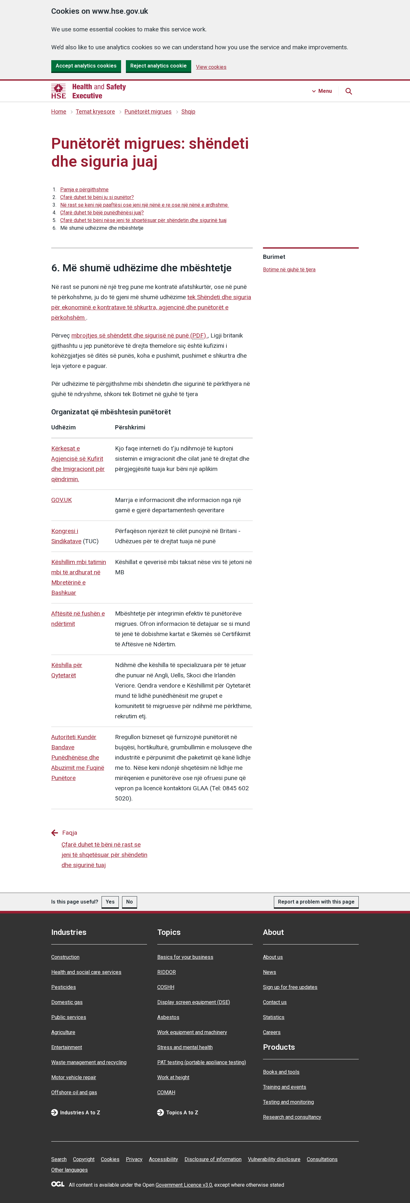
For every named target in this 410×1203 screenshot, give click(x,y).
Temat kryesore (95, 111)
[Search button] (348, 91)
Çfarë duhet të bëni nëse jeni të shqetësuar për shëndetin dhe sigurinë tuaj (143, 220)
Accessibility (163, 1159)
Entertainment (66, 1047)
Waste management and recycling (89, 1062)
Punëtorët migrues (148, 111)
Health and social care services (86, 972)
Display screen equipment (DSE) (193, 1002)
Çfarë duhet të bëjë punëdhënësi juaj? (102, 213)
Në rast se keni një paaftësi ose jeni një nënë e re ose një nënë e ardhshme (144, 205)
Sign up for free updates (290, 987)
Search (59, 1159)
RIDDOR (166, 972)
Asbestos (168, 1017)
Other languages (69, 1170)
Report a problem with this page (316, 902)
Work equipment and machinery (192, 1032)
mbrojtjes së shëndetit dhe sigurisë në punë (138, 335)
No (129, 902)
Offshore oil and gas (74, 1092)
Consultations (322, 1159)
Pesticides (63, 987)
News (269, 972)
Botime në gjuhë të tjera (289, 270)
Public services (68, 1017)
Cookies (110, 1159)
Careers (272, 1032)
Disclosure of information (213, 1159)
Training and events (284, 1087)
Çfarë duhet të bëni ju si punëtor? (97, 197)
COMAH (166, 1092)
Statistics (273, 1017)
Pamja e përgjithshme (84, 190)
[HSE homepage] (88, 91)
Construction (65, 957)
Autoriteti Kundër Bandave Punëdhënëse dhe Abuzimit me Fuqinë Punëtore (77, 757)
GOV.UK (61, 500)
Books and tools (281, 1072)
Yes (110, 902)
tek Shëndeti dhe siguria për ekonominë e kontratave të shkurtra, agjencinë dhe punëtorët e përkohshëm (151, 307)
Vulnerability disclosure (274, 1159)
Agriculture (63, 1032)
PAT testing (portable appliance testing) (201, 1062)
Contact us (275, 1002)
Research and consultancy (292, 1117)
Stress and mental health (185, 1047)
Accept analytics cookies (86, 66)
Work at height (173, 1077)
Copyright (83, 1159)
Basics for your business (185, 957)
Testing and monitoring (288, 1102)
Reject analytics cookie (158, 66)
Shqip (188, 111)
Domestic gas (67, 1002)
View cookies (211, 67)
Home (58, 111)
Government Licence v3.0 (184, 1185)
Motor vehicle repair (73, 1077)
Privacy (134, 1159)
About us (273, 957)
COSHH (165, 987)
